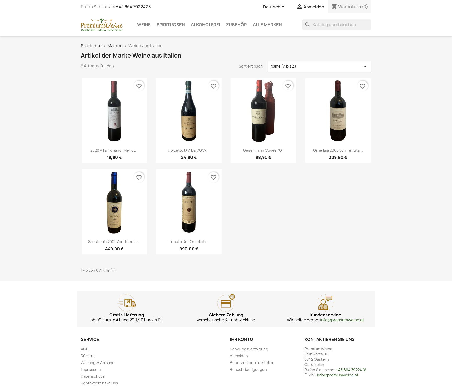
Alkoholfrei (205, 25)
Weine (144, 25)
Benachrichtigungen (248, 369)
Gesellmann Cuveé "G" (263, 150)
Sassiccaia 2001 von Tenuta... (114, 241)
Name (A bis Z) (319, 66)
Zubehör (236, 25)
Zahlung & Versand (98, 362)
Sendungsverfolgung (249, 349)
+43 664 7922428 (133, 6)
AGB (84, 349)
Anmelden (239, 355)
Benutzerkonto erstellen (252, 362)
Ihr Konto (241, 339)
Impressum (91, 369)
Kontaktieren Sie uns (99, 383)
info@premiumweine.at (342, 320)
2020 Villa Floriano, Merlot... (114, 150)
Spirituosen (171, 25)
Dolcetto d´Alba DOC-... (189, 150)
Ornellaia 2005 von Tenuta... (338, 150)
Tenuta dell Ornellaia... (189, 241)
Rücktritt (88, 355)
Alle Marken (267, 25)
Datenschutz (92, 376)
